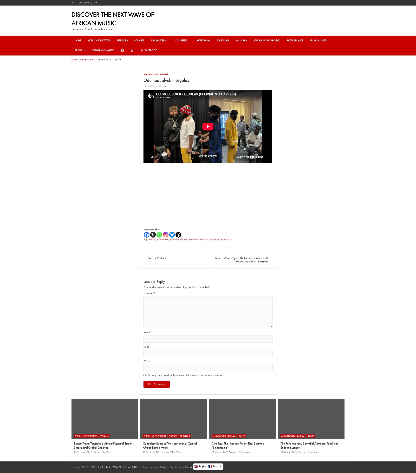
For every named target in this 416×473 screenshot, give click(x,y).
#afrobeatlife (162, 239)
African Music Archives (266, 40)
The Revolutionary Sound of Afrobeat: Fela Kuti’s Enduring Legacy (309, 445)
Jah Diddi (162, 86)
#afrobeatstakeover (178, 239)
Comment (149, 293)
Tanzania (104, 436)
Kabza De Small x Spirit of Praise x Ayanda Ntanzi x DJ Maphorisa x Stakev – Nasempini (241, 260)
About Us (80, 50)
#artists (224, 239)
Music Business (319, 40)
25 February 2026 (82, 452)
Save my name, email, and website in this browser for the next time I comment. (186, 375)
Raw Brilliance (295, 40)
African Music (151, 74)
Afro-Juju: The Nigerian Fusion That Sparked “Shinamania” (238, 445)
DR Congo (185, 436)
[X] (153, 235)
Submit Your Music (103, 50)
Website (147, 361)
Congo (173, 436)
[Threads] (178, 235)
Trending (122, 40)
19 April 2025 (149, 86)
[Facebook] (147, 235)
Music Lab (241, 40)
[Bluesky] (172, 235)
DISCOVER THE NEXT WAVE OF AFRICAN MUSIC (113, 18)
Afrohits (139, 40)
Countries (181, 40)
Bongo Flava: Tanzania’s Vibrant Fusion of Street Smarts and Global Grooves (103, 445)
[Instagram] (166, 235)
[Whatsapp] (159, 235)
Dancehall (223, 40)
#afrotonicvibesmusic (209, 239)
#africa (152, 239)
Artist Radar (203, 40)
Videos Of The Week (99, 40)
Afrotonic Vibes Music (103, 452)
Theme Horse (159, 467)
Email (147, 346)
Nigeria (164, 74)
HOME (78, 40)
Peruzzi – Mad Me (157, 258)
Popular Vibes (158, 40)
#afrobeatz (194, 239)
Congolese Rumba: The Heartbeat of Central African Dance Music (170, 445)
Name (147, 332)
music (230, 239)
